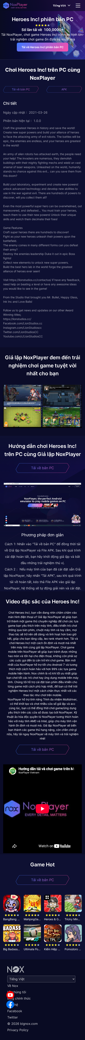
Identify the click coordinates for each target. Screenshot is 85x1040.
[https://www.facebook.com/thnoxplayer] (10, 1004)
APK (64, 89)
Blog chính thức (19, 998)
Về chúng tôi (16, 992)
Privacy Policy (17, 1030)
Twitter (12, 1017)
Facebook (14, 1011)
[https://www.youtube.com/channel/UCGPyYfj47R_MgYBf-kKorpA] (10, 995)
